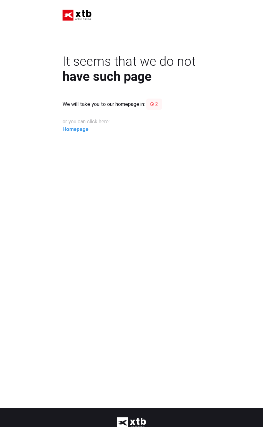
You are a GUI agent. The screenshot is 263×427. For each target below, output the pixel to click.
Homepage (76, 129)
